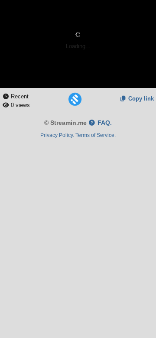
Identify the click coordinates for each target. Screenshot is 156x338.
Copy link (140, 98)
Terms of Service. (95, 135)
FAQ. (104, 123)
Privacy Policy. (57, 135)
